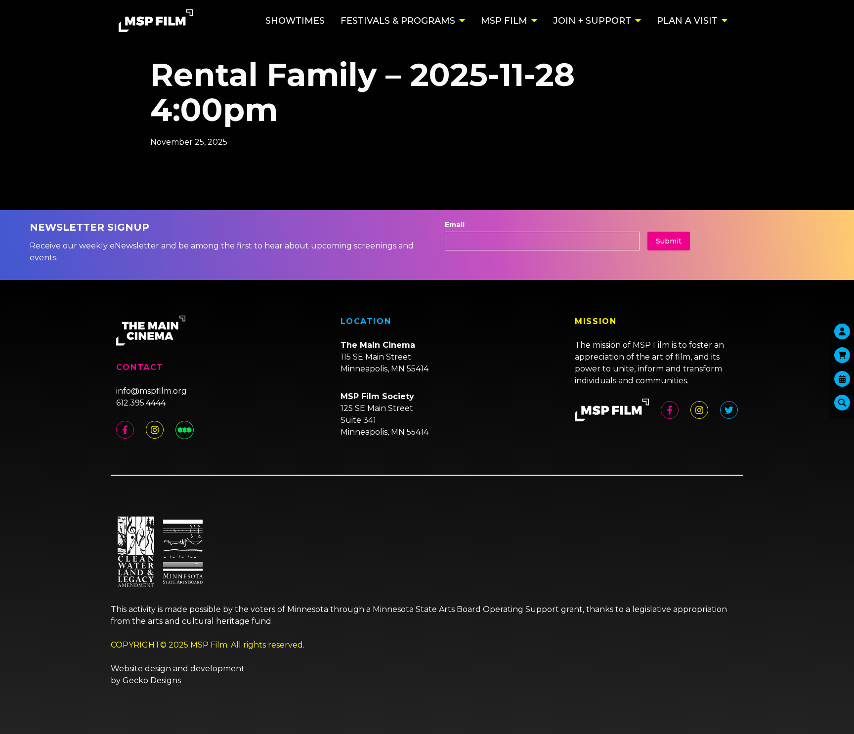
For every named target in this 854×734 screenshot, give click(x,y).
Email (455, 224)
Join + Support (592, 20)
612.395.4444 (141, 403)
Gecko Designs (152, 680)
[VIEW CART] (842, 355)
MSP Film (504, 20)
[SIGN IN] (842, 331)
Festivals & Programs (398, 20)
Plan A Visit (687, 20)
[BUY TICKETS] (842, 379)
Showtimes (295, 20)
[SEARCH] (842, 402)
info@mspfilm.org (151, 391)
